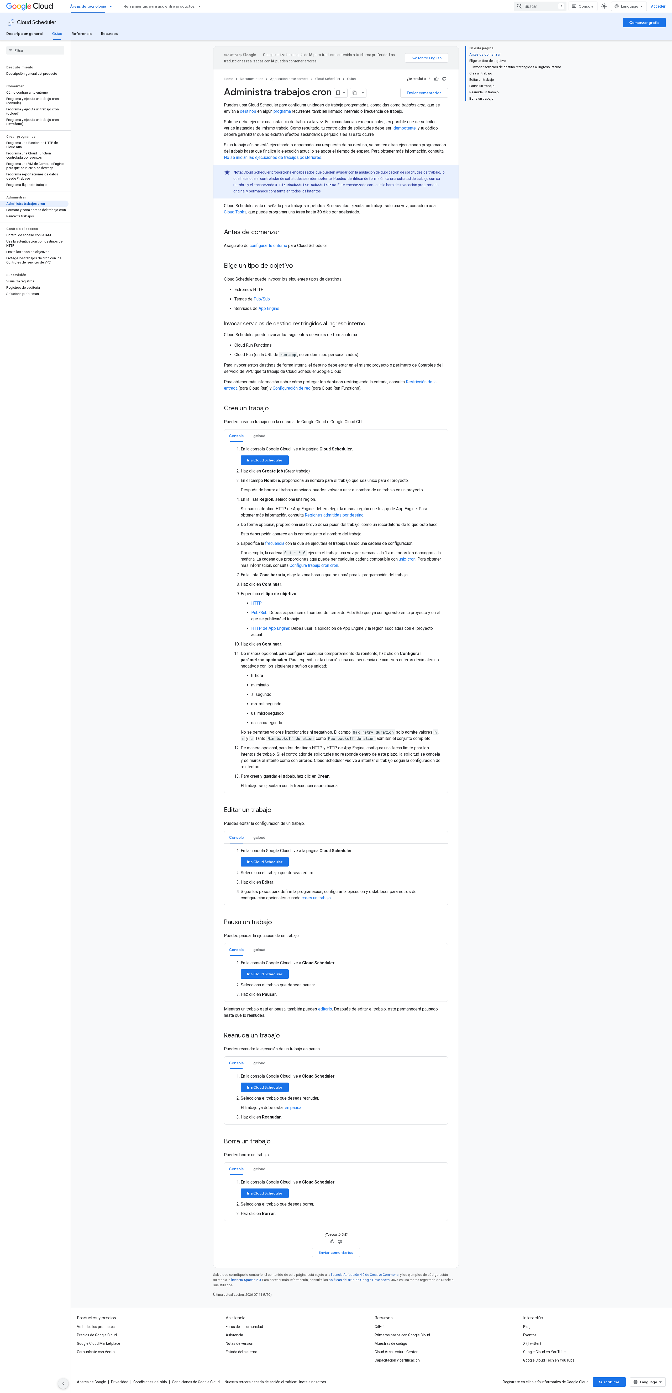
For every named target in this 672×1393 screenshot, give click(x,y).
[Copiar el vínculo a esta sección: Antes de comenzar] (285, 232)
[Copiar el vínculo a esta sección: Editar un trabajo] (276, 810)
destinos (248, 111)
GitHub (380, 1327)
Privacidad (119, 1382)
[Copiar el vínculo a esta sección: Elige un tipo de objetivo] (298, 266)
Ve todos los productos (96, 1327)
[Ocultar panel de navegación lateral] (63, 1383)
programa (282, 111)
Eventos (530, 1335)
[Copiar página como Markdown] (354, 92)
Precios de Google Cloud (97, 1335)
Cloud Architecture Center (396, 1352)
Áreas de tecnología (88, 6)
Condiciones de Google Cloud (196, 1382)
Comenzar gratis (644, 22)
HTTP (256, 603)
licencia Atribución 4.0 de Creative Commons (364, 1275)
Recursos (109, 33)
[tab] (236, 435)
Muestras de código (391, 1343)
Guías (57, 33)
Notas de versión (239, 1343)
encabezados (303, 172)
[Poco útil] (444, 79)
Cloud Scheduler (36, 22)
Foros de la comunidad (244, 1327)
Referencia (82, 33)
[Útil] (436, 79)
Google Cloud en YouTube (544, 1352)
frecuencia (274, 543)
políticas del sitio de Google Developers (359, 1280)
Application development (289, 79)
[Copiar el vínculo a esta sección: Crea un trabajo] (274, 409)
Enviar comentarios (424, 92)
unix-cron (407, 559)
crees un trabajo (316, 897)
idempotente (404, 128)
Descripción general (24, 33)
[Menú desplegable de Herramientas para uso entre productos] (201, 6)
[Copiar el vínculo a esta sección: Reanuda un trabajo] (285, 1036)
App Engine (269, 308)
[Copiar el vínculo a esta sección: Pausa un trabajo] (277, 922)
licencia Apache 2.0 (246, 1280)
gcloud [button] (259, 435)
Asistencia (234, 1335)
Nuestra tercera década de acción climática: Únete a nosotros (275, 1382)
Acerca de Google (91, 1382)
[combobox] (540, 6)
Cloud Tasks (235, 211)
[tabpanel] (336, 617)
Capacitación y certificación (397, 1360)
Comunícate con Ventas (97, 1352)
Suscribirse (609, 1382)
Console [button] (236, 435)
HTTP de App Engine (270, 628)
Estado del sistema (241, 1352)
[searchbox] (35, 50)
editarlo (325, 1009)
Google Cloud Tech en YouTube (549, 1360)
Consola (586, 6)
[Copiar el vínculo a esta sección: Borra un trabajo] (276, 1142)
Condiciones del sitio (150, 1382)
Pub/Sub (262, 299)
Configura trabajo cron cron (314, 565)
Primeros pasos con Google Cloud (402, 1335)
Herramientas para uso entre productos (159, 6)
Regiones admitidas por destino (334, 515)
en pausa (293, 1107)
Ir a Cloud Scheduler (264, 460)
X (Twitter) (532, 1343)
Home (228, 79)
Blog (527, 1327)
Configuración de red (292, 388)
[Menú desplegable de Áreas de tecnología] (112, 6)
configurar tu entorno (268, 245)
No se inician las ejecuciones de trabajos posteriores (272, 157)
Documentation (251, 79)
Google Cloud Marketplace (98, 1343)
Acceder (658, 6)
